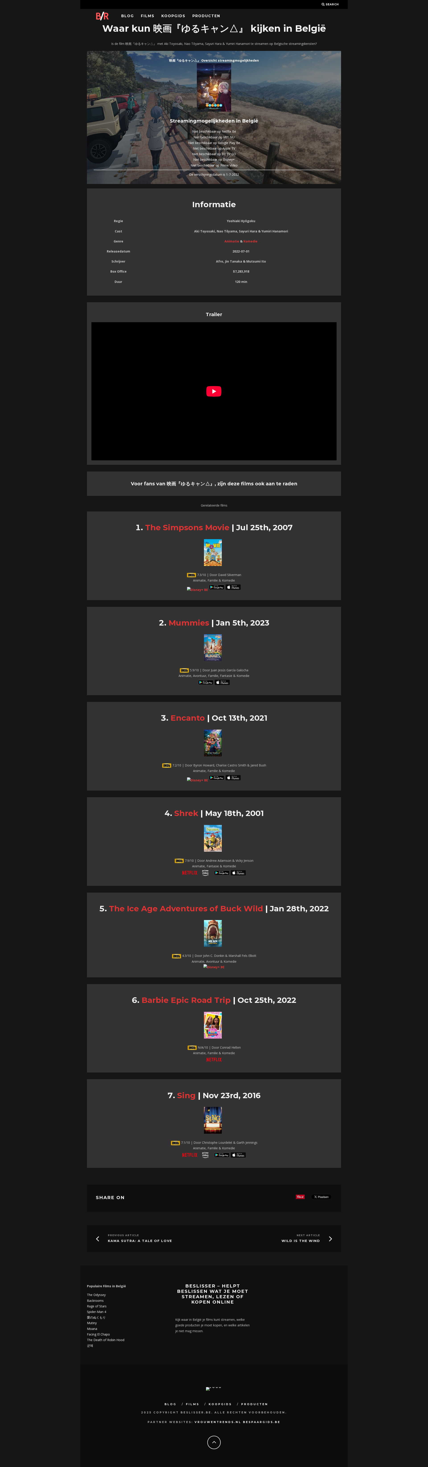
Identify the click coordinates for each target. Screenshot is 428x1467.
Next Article (308, 1235)
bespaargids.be (261, 1422)
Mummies (189, 623)
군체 (90, 1345)
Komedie (250, 241)
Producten (206, 16)
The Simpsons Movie (187, 527)
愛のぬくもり (96, 1317)
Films (147, 16)
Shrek (186, 813)
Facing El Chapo (98, 1334)
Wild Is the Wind (301, 1241)
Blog (127, 16)
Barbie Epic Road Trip (186, 1000)
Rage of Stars (97, 1306)
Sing (186, 1095)
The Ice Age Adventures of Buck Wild (186, 908)
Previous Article (123, 1235)
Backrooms (95, 1300)
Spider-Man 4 (96, 1312)
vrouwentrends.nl (218, 1422)
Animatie (231, 241)
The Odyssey (96, 1295)
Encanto (188, 718)
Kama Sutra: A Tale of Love (140, 1241)
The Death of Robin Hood (105, 1340)
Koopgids (173, 16)
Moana (92, 1329)
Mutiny (92, 1323)
